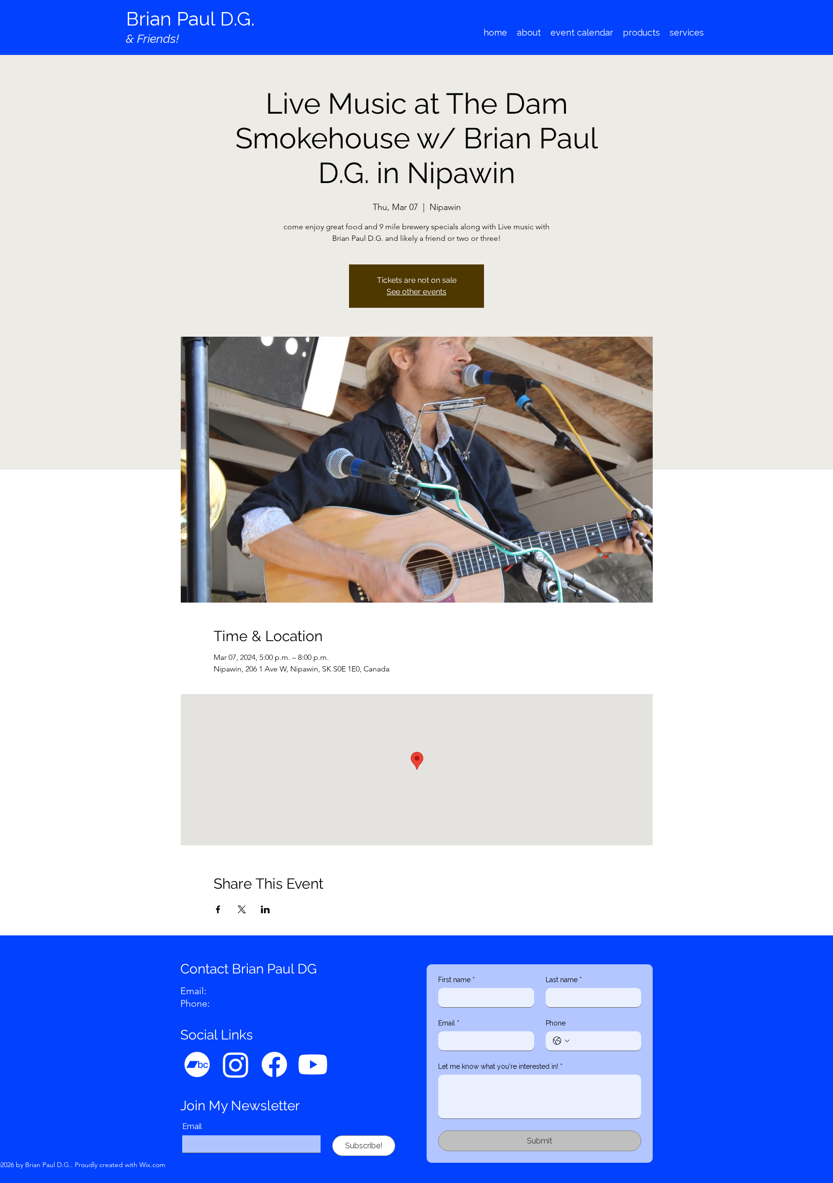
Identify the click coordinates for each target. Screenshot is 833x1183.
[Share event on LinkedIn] (265, 909)
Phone (555, 1023)
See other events (416, 291)
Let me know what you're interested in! (500, 1066)
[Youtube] (313, 1064)
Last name (564, 980)
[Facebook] (274, 1064)
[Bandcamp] (197, 1064)
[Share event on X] (241, 909)
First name (456, 980)
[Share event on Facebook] (218, 909)
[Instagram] (236, 1064)
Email (192, 1126)
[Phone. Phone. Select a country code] (561, 1041)
